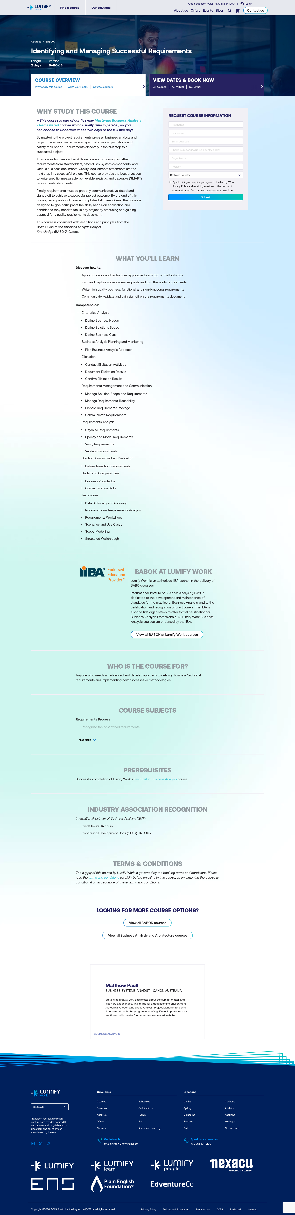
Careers (101, 1128)
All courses (159, 86)
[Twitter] (48, 1143)
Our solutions (101, 7)
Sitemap (252, 1209)
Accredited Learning (149, 1128)
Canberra (230, 1101)
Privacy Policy (148, 1209)
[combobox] (33, 1107)
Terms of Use (203, 1209)
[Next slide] (144, 86)
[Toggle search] (229, 10)
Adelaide (229, 1108)
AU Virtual (178, 86)
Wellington (230, 1121)
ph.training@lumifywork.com (121, 1143)
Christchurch (232, 1128)
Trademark (235, 1209)
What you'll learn (78, 86)
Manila (187, 1101)
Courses (36, 41)
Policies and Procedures (176, 1209)
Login (248, 3)
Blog (219, 10)
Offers (195, 10)
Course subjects (103, 86)
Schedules (144, 1101)
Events (208, 10)
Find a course (69, 7)
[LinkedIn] (33, 1143)
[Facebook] (41, 1143)
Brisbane (188, 1121)
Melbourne (189, 1114)
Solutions (102, 1108)
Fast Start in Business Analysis (155, 779)
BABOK (50, 41)
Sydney (188, 1108)
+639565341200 (224, 3)
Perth (186, 1128)
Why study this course (48, 86)
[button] (88, 85)
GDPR (220, 1209)
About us (181, 10)
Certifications (145, 1108)
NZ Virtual (195, 86)
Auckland (230, 1114)
